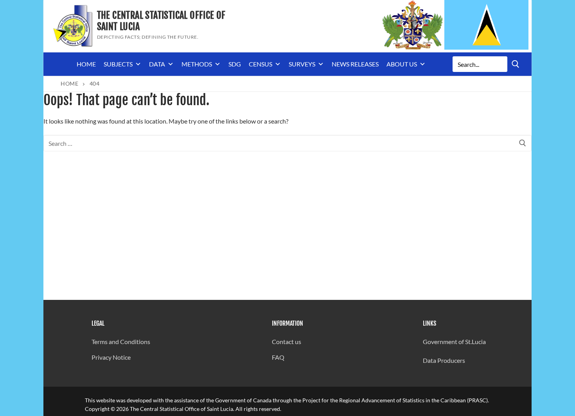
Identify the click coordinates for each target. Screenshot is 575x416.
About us (401, 64)
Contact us (286, 341)
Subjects (118, 64)
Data (157, 64)
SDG (234, 64)
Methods (196, 64)
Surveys (302, 64)
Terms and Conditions (121, 341)
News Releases (355, 64)
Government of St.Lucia (454, 341)
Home (86, 64)
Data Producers (444, 360)
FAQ (278, 357)
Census (260, 64)
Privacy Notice (111, 357)
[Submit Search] (515, 64)
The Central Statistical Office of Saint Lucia (161, 21)
